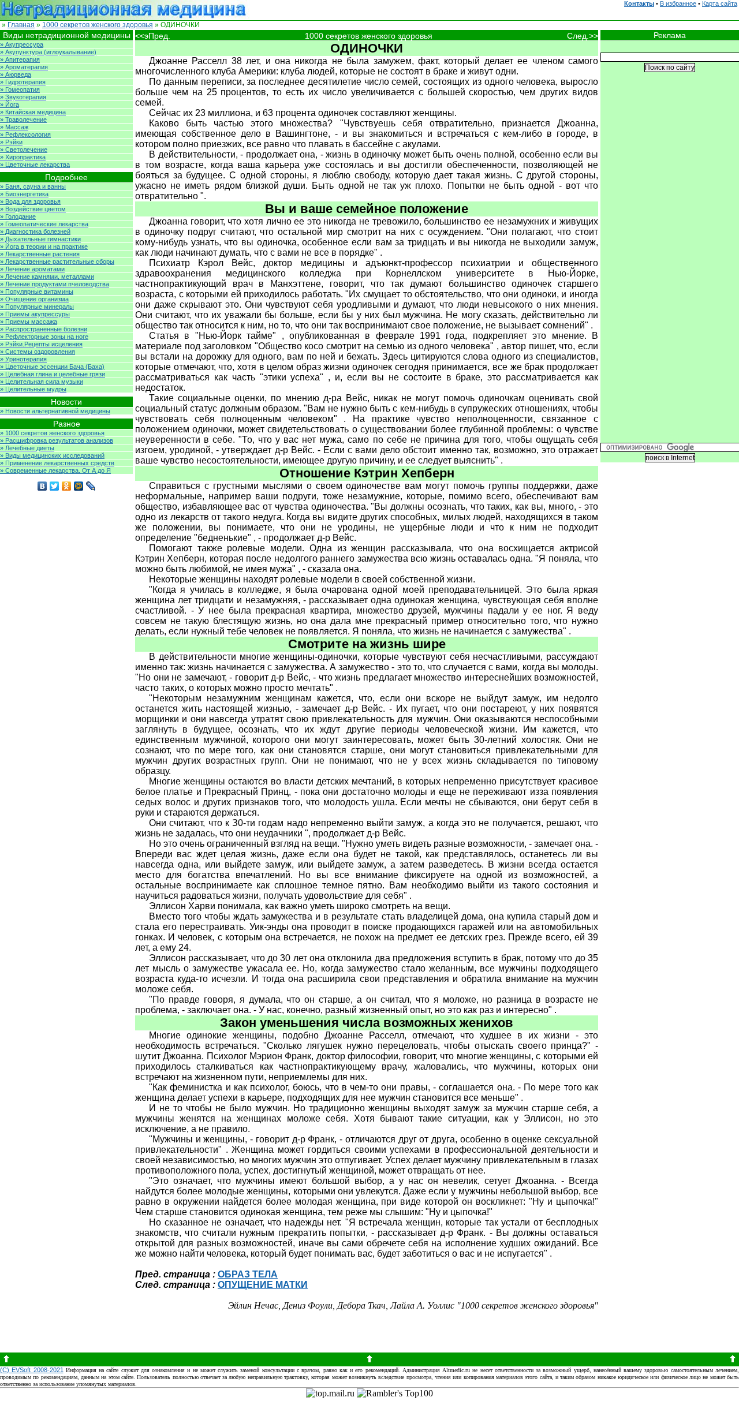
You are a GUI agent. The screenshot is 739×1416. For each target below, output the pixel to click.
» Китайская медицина (33, 112)
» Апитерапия (20, 59)
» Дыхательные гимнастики (40, 239)
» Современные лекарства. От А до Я (55, 470)
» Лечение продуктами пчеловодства (54, 284)
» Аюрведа (15, 74)
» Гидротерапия (23, 82)
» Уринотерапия (23, 359)
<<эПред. (152, 35)
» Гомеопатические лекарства (44, 224)
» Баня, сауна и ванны (33, 186)
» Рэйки (11, 142)
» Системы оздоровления (37, 351)
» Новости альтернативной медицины (55, 411)
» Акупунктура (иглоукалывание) (48, 51)
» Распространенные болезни (43, 329)
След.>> (582, 35)
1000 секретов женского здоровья (97, 25)
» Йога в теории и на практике (44, 246)
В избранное (678, 3)
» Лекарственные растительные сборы (57, 261)
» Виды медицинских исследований (52, 455)
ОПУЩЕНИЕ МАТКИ (263, 1285)
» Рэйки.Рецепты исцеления (41, 344)
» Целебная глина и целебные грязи (52, 374)
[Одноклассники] (67, 486)
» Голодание (18, 216)
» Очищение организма (34, 299)
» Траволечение (23, 119)
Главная (21, 25)
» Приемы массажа (28, 321)
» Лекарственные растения (40, 254)
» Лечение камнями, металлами (47, 276)
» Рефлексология (25, 134)
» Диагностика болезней (35, 231)
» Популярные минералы (37, 306)
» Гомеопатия (20, 89)
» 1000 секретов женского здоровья (52, 432)
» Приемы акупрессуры (35, 314)
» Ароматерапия (24, 66)
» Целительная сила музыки (41, 381)
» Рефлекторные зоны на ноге (44, 336)
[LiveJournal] (91, 486)
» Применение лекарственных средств (57, 462)
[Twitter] (54, 486)
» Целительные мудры (33, 389)
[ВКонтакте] (42, 486)
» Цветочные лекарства (35, 164)
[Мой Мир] (79, 486)
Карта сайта (719, 3)
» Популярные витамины (36, 291)
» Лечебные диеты (27, 447)
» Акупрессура (21, 44)
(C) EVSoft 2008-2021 (32, 1369)
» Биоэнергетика (24, 193)
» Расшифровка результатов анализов (56, 440)
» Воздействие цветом (33, 209)
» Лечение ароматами (32, 269)
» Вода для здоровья (30, 201)
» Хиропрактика (23, 157)
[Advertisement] (670, 266)
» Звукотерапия (23, 97)
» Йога (9, 104)
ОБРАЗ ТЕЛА (248, 1274)
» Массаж (14, 127)
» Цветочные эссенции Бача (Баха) (52, 366)
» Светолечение (23, 149)
